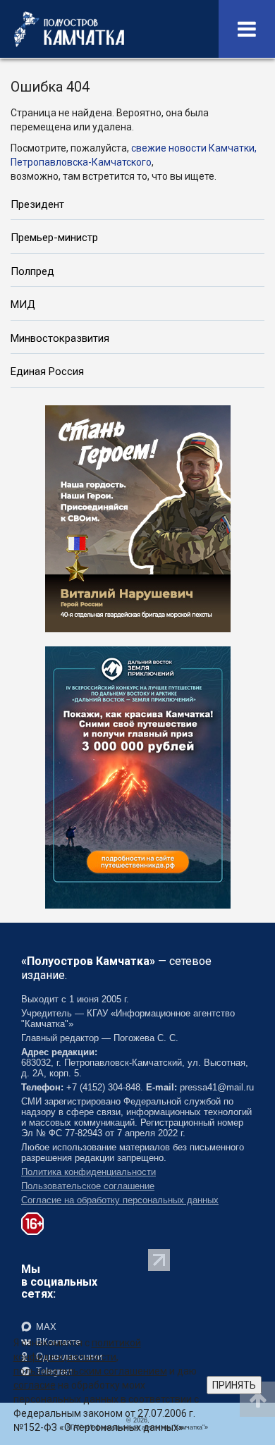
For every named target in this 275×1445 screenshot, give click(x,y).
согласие (34, 1385)
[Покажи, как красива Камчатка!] (138, 776)
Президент (37, 204)
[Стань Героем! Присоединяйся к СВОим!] (138, 517)
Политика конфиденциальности (88, 1172)
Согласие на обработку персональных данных (120, 1200)
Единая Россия (47, 371)
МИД (23, 304)
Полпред (32, 271)
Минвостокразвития (60, 338)
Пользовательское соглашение (87, 1186)
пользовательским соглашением (90, 1371)
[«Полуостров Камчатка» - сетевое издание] (69, 29)
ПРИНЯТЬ (234, 1385)
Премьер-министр (54, 237)
